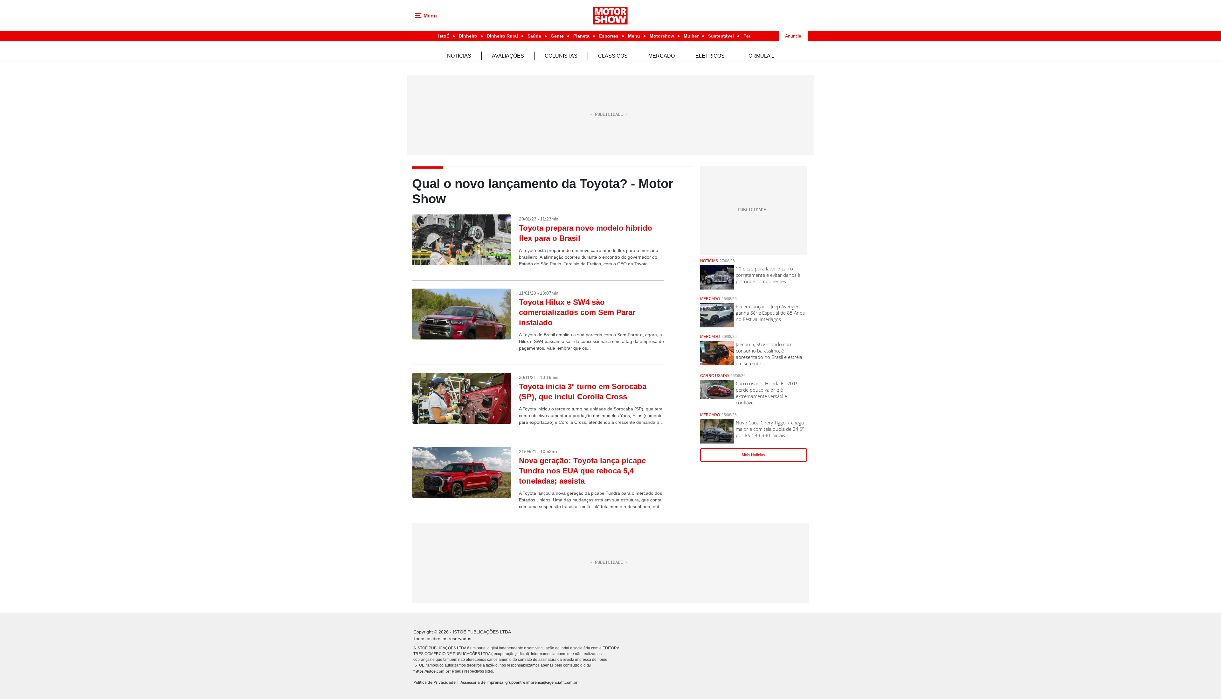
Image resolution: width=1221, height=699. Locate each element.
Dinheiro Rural (502, 35)
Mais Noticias (753, 455)
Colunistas (561, 56)
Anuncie (793, 35)
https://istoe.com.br (432, 671)
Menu (634, 35)
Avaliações (508, 56)
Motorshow (662, 35)
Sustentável (721, 35)
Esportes (608, 35)
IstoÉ (443, 35)
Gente (557, 35)
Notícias (459, 56)
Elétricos (710, 56)
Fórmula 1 (759, 56)
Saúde (534, 35)
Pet (746, 35)
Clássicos (613, 56)
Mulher (691, 35)
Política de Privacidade (434, 682)
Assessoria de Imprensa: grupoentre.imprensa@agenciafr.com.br (519, 682)
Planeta (581, 35)
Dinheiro (468, 35)
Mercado (661, 56)
